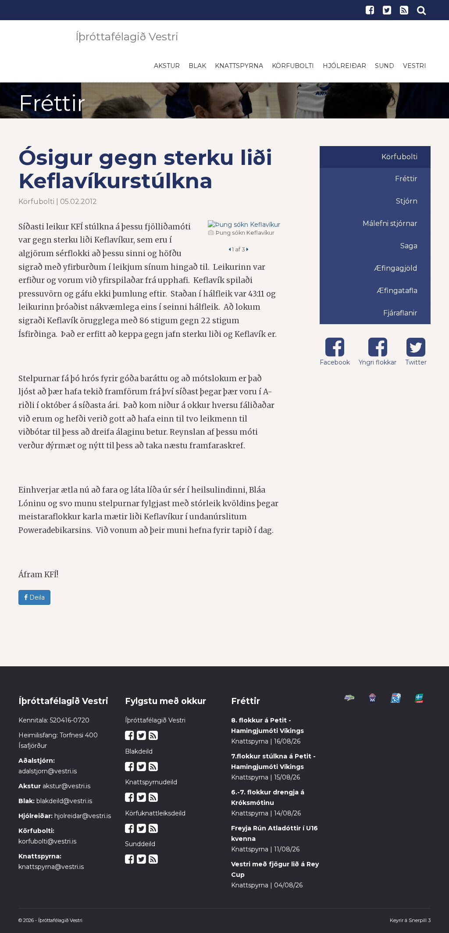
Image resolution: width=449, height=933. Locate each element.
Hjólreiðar (344, 70)
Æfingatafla (397, 295)
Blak (197, 70)
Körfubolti (293, 70)
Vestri (414, 70)
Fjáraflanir (400, 317)
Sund (384, 70)
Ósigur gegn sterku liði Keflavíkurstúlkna (145, 173)
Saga (408, 250)
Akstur (167, 70)
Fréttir (406, 183)
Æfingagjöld (395, 272)
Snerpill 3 (420, 925)
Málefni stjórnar (390, 228)
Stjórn (406, 205)
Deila (36, 602)
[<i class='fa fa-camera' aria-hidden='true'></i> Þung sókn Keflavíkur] (244, 229)
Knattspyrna (239, 70)
